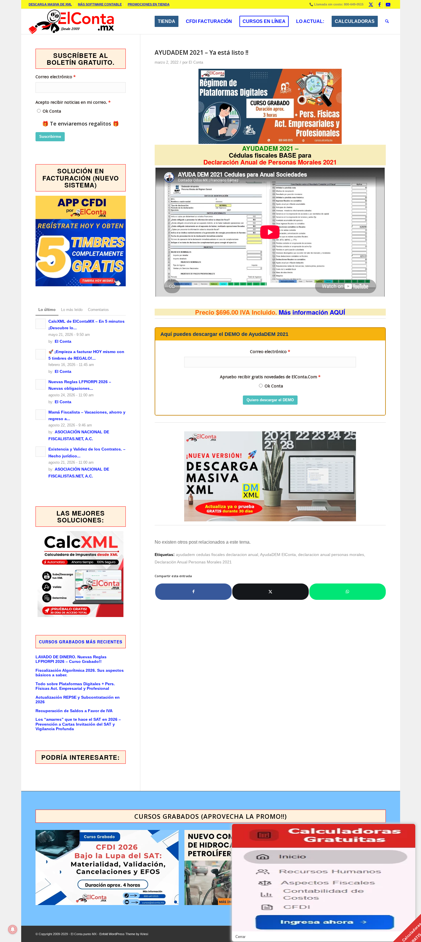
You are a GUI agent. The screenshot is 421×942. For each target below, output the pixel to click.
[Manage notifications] (12, 929)
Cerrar (240, 937)
